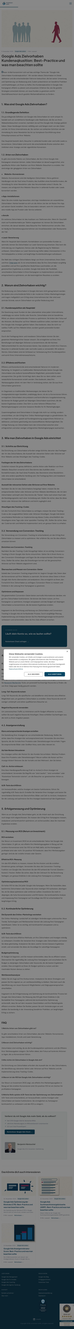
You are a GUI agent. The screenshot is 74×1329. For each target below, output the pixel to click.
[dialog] (37, 664)
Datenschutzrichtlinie (16, 669)
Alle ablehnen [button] (33, 674)
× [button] (67, 651)
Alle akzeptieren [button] (54, 674)
